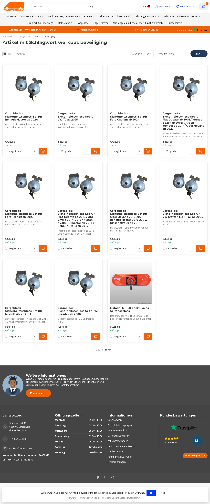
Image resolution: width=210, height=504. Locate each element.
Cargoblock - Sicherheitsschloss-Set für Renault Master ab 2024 (23, 116)
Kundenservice (115, 451)
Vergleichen (15, 151)
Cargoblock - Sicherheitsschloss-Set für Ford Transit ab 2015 (23, 214)
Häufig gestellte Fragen (119, 456)
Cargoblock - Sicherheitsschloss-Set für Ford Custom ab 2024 (128, 116)
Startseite (11, 16)
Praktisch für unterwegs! (40, 22)
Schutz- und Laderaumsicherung (181, 16)
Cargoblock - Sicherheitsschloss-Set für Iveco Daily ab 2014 (23, 311)
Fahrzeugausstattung (146, 16)
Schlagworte (23, 36)
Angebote (83, 22)
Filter (197, 53)
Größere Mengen (116, 461)
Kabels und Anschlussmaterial (114, 16)
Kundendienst (175, 22)
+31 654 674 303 (18, 438)
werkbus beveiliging (45, 36)
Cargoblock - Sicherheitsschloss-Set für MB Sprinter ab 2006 (79, 311)
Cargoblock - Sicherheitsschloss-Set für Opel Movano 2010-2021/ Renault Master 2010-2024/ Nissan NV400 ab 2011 (128, 217)
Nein (163, 492)
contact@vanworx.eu (20, 448)
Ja (151, 492)
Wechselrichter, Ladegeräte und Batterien (70, 16)
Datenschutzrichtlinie (118, 435)
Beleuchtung (65, 22)
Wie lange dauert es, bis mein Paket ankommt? (138, 22)
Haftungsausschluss (118, 430)
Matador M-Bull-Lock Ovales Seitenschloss (129, 310)
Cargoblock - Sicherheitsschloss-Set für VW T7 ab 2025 (76, 116)
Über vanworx (114, 419)
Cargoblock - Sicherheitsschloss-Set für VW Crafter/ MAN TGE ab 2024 (183, 214)
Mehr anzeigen (192, 455)
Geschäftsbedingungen (119, 425)
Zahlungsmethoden (117, 440)
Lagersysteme (100, 22)
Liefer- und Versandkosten (121, 446)
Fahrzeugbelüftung (31, 16)
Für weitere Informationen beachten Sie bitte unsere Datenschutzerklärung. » (105, 497)
